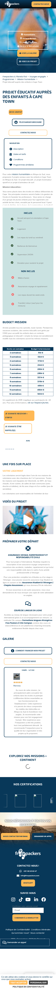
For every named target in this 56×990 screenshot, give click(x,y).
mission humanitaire (21, 174)
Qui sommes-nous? (20, 933)
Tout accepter (18, 982)
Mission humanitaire (26, 79)
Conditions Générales (40, 929)
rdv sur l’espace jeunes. (38, 402)
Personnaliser (38, 982)
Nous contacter (37, 933)
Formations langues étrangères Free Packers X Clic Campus (28, 621)
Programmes (8, 79)
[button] (28, 520)
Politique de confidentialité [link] (28, 986)
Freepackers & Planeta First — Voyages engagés (24, 76)
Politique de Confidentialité (18, 929)
